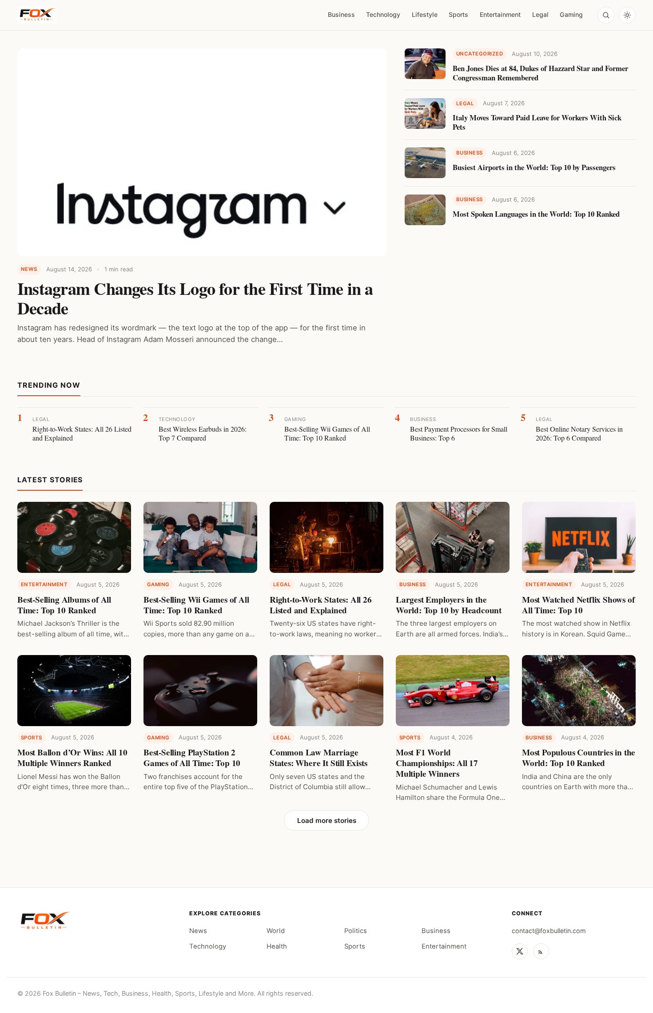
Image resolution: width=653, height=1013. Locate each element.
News (198, 931)
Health (277, 946)
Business (341, 14)
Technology (383, 14)
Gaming (571, 14)
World (276, 931)
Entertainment (500, 14)
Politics (355, 931)
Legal (540, 14)
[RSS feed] (541, 951)
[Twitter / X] (520, 951)
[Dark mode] (627, 15)
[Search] (605, 15)
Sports (458, 14)
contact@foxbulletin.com (549, 930)
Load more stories (326, 820)
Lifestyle (425, 14)
